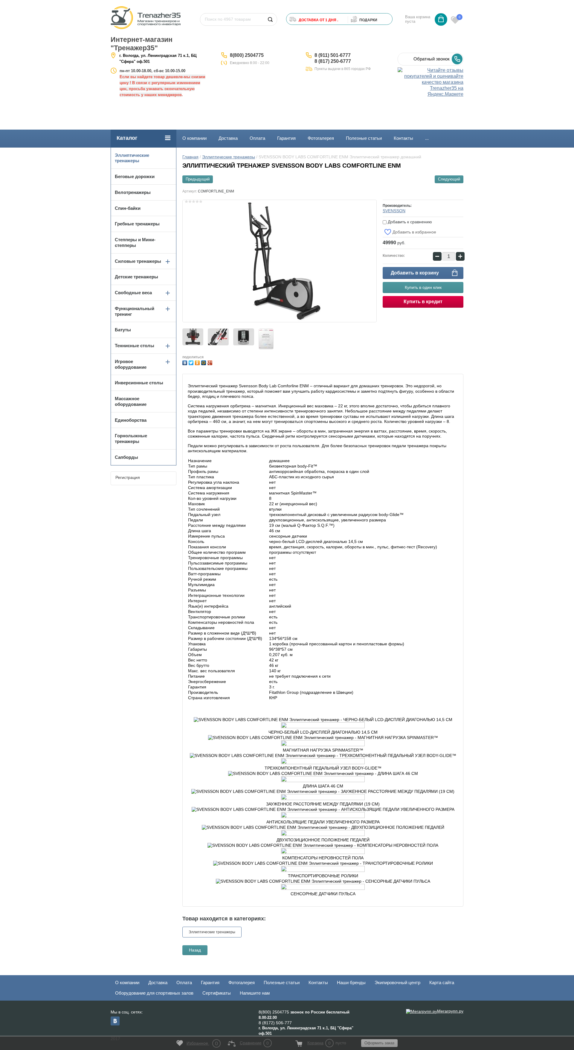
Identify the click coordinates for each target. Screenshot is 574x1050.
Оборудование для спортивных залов (154, 993)
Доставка (228, 138)
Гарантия (286, 138)
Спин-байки (128, 208)
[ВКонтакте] (185, 362)
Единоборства (130, 420)
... (427, 138)
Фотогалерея (321, 138)
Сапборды (126, 457)
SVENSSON (394, 210)
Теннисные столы (134, 345)
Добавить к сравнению (409, 221)
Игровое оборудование (130, 364)
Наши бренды (351, 982)
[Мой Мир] (204, 362)
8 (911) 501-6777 (333, 55)
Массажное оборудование (130, 401)
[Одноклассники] (198, 362)
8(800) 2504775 (247, 55)
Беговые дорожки (135, 176)
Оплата (257, 138)
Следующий (449, 179)
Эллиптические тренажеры (228, 156)
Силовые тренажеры (138, 261)
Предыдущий (198, 179)
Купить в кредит (423, 301)
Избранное (202, 1043)
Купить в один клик (423, 287)
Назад (195, 950)
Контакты (403, 138)
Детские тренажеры (136, 276)
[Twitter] (192, 362)
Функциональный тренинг (134, 311)
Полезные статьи (364, 138)
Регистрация (127, 477)
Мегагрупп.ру (450, 1011)
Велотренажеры (133, 192)
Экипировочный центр (397, 982)
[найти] (270, 19)
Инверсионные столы (139, 382)
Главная (190, 156)
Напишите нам (255, 993)
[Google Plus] (210, 362)
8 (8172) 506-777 (275, 1022)
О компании (194, 138)
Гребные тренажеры (137, 223)
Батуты (123, 329)
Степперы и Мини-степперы (135, 242)
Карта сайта (441, 982)
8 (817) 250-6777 (333, 61)
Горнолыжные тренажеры (131, 438)
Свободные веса (133, 292)
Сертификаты (216, 993)
